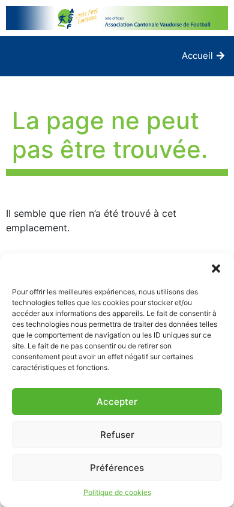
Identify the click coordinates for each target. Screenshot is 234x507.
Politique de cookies (117, 492)
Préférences (117, 467)
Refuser (117, 434)
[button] (216, 269)
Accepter (117, 401)
